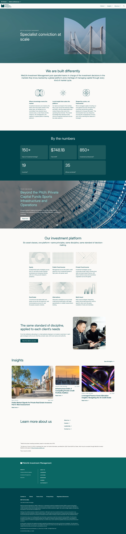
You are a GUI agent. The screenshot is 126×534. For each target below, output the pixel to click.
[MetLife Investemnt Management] (36, 463)
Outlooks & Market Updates (26, 472)
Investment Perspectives (25, 474)
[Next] (72, 225)
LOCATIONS (42, 475)
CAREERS (42, 480)
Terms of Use (39, 496)
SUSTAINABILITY (44, 482)
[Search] (124, 6)
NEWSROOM (43, 477)
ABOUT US (42, 469)
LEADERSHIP (43, 472)
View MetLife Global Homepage (26, 502)
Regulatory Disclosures (63, 496)
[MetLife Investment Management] (6, 6)
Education (22, 477)
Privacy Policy (49, 496)
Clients (31, 496)
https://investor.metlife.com (37, 448)
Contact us (23, 496)
